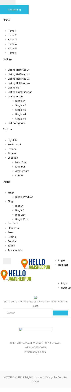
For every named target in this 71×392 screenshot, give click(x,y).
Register (63, 264)
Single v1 (20, 100)
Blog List (20, 214)
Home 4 (12, 44)
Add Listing (14, 9)
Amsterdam (22, 171)
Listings (7, 59)
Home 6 (12, 52)
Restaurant (14, 144)
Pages (7, 181)
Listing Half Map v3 (19, 78)
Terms (11, 245)
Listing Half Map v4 (19, 83)
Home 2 (12, 35)
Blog (10, 201)
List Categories (17, 123)
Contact (12, 223)
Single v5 (20, 118)
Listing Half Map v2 (19, 74)
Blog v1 (19, 205)
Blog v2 (19, 210)
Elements (13, 228)
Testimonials (15, 250)
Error (11, 232)
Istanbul (20, 166)
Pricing (12, 237)
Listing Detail (15, 96)
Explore (7, 129)
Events (12, 149)
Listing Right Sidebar (20, 92)
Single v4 (20, 114)
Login (61, 260)
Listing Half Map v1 (18, 69)
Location (13, 157)
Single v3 (20, 109)
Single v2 (20, 105)
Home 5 (12, 48)
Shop (11, 192)
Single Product (24, 197)
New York (20, 162)
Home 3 (12, 39)
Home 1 (12, 30)
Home (6, 20)
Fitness (12, 153)
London (19, 175)
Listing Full (14, 87)
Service (12, 241)
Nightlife (13, 140)
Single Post (22, 219)
